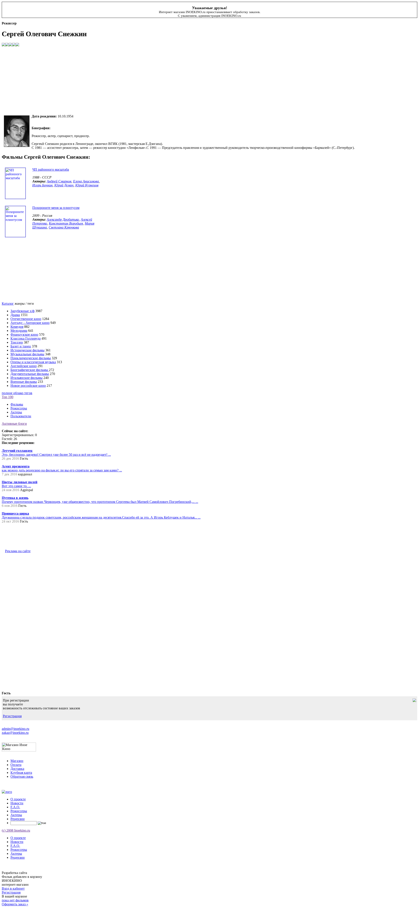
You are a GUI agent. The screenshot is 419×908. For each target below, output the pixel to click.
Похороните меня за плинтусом (55, 208)
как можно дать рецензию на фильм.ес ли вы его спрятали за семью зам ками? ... (62, 470)
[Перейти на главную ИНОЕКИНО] (7, 792)
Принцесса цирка (15, 513)
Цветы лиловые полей (19, 482)
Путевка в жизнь (15, 498)
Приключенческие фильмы (30, 358)
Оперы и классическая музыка (33, 362)
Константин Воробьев (66, 223)
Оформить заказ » (15, 904)
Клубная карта (21, 772)
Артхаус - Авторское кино (30, 323)
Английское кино (23, 366)
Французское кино (24, 334)
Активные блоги (14, 423)
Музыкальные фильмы (27, 354)
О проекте (18, 799)
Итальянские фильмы (26, 378)
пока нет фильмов (15, 900)
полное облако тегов (17, 393)
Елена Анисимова (86, 181)
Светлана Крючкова (64, 227)
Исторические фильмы (27, 350)
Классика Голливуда (25, 338)
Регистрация (12, 716)
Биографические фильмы (29, 370)
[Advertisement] (133, 80)
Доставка (17, 768)
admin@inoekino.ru (15, 729)
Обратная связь (21, 776)
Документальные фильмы (29, 374)
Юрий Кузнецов (86, 185)
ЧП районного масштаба (50, 169)
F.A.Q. (15, 807)
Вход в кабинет (13, 888)
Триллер (16, 342)
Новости (16, 803)
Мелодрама (18, 330)
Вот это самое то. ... (16, 486)
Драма (15, 315)
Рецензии (17, 819)
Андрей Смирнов (59, 181)
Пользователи (20, 416)
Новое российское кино (28, 385)
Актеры (16, 412)
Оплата (15, 765)
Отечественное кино (25, 319)
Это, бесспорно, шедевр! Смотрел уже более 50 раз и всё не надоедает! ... (56, 454)
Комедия (16, 326)
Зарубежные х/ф (22, 311)
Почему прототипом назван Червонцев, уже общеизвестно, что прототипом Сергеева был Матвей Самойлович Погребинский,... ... (100, 502)
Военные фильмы (23, 381)
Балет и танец (20, 346)
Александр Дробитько (63, 219)
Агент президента (15, 466)
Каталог (8, 303)
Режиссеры (18, 408)
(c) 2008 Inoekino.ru (16, 830)
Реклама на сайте (18, 551)
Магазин (16, 761)
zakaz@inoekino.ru (15, 732)
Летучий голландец (17, 450)
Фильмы (16, 404)
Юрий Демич (64, 185)
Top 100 (7, 397)
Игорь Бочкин (42, 185)
